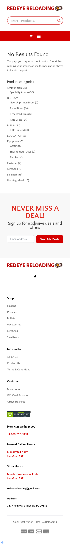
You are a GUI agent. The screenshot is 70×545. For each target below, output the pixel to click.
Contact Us (13, 363)
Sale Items (13, 174)
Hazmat (11, 305)
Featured (12, 163)
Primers (11, 311)
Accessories (14, 324)
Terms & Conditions (18, 369)
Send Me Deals (49, 239)
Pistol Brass (17, 108)
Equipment (13, 141)
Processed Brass (19, 113)
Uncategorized (15, 180)
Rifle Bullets (17, 129)
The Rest (15, 157)
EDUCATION (14, 135)
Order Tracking (16, 401)
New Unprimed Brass (22, 102)
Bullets (11, 125)
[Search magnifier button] (59, 20)
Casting (14, 145)
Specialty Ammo (19, 92)
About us (12, 356)
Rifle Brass (16, 119)
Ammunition (14, 87)
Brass (10, 98)
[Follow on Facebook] (35, 276)
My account (14, 389)
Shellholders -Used (21, 151)
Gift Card (12, 168)
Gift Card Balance (17, 395)
